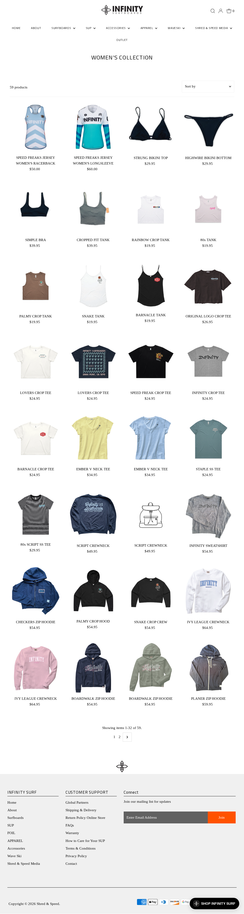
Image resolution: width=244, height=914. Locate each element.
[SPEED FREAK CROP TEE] (151, 362)
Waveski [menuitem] (174, 28)
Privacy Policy (76, 856)
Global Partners (77, 802)
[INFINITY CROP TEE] (208, 362)
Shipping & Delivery (81, 810)
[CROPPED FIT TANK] (93, 209)
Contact (71, 863)
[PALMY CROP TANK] (35, 286)
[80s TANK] (208, 209)
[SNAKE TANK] (93, 286)
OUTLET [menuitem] (122, 40)
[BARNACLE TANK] (151, 285)
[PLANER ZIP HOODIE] (208, 668)
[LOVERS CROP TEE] (35, 362)
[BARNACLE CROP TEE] (35, 439)
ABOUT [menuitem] (36, 28)
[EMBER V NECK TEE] (93, 439)
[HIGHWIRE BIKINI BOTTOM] (208, 127)
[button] (214, 903)
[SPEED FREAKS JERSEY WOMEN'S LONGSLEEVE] (93, 127)
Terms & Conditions (81, 848)
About (12, 810)
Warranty (72, 833)
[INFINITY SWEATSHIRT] (208, 515)
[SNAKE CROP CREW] (151, 591)
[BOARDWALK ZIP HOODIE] (93, 668)
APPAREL (15, 841)
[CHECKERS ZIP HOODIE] (35, 591)
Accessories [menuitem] (116, 28)
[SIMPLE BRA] (35, 209)
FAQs (70, 825)
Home (11, 802)
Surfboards (61, 28)
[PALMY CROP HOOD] (93, 591)
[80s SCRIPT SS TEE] (35, 514)
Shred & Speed (48, 904)
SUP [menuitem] (89, 28)
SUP (10, 825)
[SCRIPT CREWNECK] (93, 515)
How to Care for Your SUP (85, 841)
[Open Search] (213, 11)
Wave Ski (14, 856)
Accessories (16, 848)
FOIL (11, 833)
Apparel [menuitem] (147, 28)
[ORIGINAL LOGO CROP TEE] (208, 286)
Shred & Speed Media (23, 863)
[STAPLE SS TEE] (208, 439)
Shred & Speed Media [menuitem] (212, 28)
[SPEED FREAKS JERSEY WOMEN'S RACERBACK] (35, 127)
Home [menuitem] (16, 28)
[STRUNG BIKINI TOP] (151, 127)
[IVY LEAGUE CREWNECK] (208, 591)
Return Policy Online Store (85, 818)
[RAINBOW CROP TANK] (151, 209)
